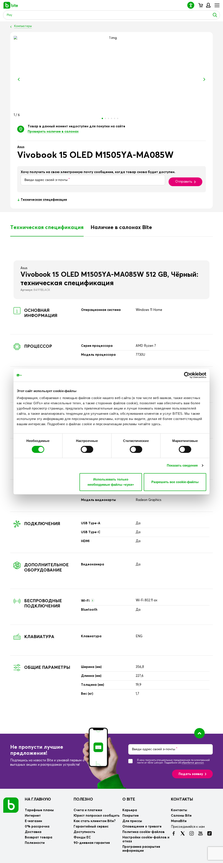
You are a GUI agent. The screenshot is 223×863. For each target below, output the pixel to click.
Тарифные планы (39, 810)
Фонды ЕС (82, 837)
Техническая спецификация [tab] (47, 227)
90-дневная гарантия (92, 842)
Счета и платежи (88, 810)
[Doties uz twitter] (182, 833)
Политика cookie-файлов (143, 832)
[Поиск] (215, 15)
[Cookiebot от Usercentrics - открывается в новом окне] (187, 375)
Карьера (129, 810)
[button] (192, 5)
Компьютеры (23, 26)
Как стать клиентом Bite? (95, 821)
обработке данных (193, 763)
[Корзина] (200, 5)
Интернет (33, 815)
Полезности (35, 842)
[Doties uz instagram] (191, 833)
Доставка (33, 832)
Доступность (84, 832)
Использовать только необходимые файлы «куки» (111, 481)
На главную (38, 799)
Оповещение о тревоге (142, 826)
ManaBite (208, 5)
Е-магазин (33, 821)
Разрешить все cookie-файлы (175, 482)
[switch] (87, 449)
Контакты (182, 799)
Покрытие (130, 815)
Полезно (83, 799)
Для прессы (132, 821)
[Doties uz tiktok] (209, 833)
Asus (20, 147)
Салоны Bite (181, 815)
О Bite (128, 799)
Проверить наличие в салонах (53, 131)
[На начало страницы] (199, 733)
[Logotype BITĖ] (10, 5)
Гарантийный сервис (91, 826)
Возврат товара (38, 837)
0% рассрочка (37, 826)
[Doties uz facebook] (173, 833)
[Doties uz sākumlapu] (11, 805)
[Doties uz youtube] (200, 833)
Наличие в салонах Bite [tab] (121, 227)
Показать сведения (182, 465)
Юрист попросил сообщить (97, 815)
